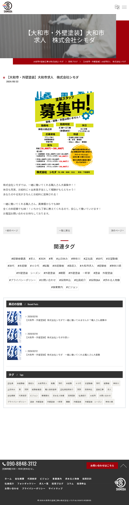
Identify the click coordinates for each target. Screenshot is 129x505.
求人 (109, 389)
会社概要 (11, 395)
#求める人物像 (111, 280)
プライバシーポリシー (17, 401)
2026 (79, 389)
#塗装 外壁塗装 (103, 273)
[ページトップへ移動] (123, 465)
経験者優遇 (36, 389)
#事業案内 (57, 287)
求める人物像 (58, 395)
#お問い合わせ (47, 280)
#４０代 (34, 266)
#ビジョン (72, 287)
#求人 (32, 258)
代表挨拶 (22, 395)
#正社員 (88, 258)
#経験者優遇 (18, 258)
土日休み (11, 389)
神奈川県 (109, 401)
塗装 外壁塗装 (36, 401)
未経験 (69, 383)
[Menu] (124, 7)
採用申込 (88, 389)
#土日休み (62, 258)
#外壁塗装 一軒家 (79, 273)
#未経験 (22, 266)
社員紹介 (82, 395)
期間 (68, 401)
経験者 (106, 383)
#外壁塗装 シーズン (28, 273)
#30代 (11, 266)
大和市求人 (42, 383)
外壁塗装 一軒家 (54, 401)
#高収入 (71, 266)
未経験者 (21, 383)
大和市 (93, 395)
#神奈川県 (115, 266)
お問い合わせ (105, 395)
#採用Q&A (94, 280)
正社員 (10, 383)
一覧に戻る (64, 230)
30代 (60, 383)
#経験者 (101, 266)
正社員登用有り (66, 389)
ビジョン (34, 395)
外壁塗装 (77, 401)
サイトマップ (56, 488)
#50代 (99, 258)
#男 (51, 258)
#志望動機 (112, 258)
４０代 (78, 383)
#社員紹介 (80, 280)
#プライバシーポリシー (22, 280)
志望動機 (89, 383)
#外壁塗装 (49, 273)
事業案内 (45, 395)
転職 (53, 383)
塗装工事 (100, 389)
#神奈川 (75, 258)
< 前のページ (12, 230)
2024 (26, 389)
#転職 (46, 266)
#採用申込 (65, 280)
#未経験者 (58, 266)
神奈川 (116, 383)
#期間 (62, 273)
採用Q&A (71, 395)
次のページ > (117, 230)
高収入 (31, 383)
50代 (98, 383)
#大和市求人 (87, 266)
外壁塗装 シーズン (93, 401)
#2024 (42, 258)
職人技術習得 (50, 389)
